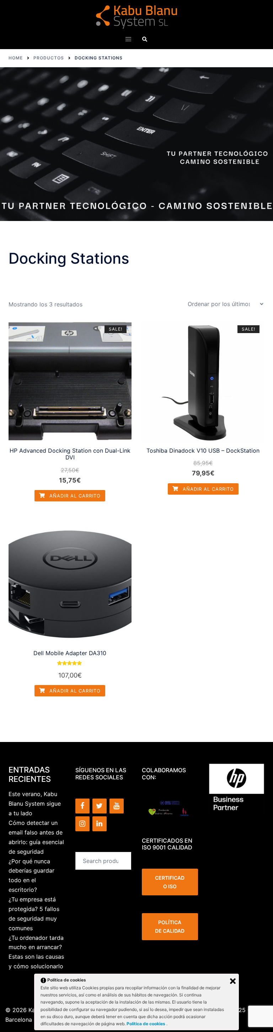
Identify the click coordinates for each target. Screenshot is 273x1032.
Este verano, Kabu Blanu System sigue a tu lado (35, 803)
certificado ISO (169, 882)
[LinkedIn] (99, 823)
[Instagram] (82, 823)
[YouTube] (116, 806)
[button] (145, 39)
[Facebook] (82, 806)
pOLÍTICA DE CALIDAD (169, 926)
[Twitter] (99, 806)
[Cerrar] (233, 981)
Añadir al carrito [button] (74, 496)
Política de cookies (146, 1023)
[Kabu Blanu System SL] (136, 16)
